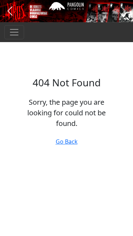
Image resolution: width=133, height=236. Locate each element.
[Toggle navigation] (14, 32)
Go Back (67, 141)
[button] (10, 11)
